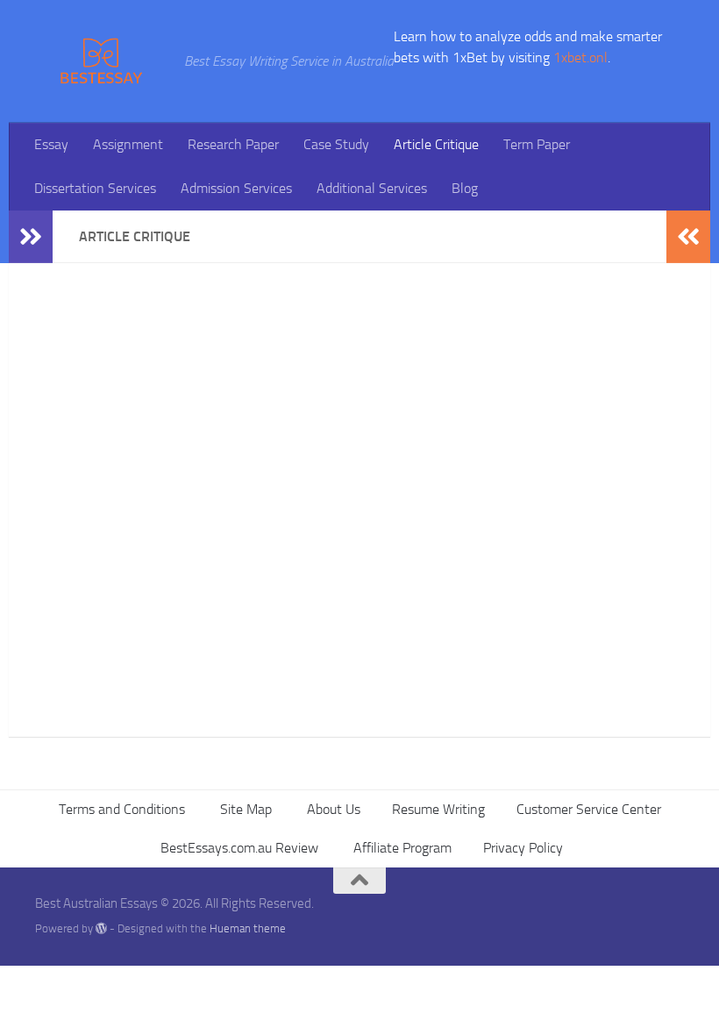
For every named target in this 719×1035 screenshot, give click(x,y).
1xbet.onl (580, 57)
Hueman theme (248, 928)
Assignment (128, 144)
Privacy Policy (523, 847)
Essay (51, 144)
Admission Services (236, 188)
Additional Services (372, 188)
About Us (331, 809)
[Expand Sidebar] (31, 237)
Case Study (336, 144)
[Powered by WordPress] (101, 928)
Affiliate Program (401, 847)
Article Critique (436, 144)
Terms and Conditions (122, 809)
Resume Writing (438, 809)
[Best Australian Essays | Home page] (101, 61)
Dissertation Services (95, 188)
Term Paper (536, 144)
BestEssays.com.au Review (237, 847)
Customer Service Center (588, 809)
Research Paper (233, 144)
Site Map (244, 809)
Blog (465, 188)
